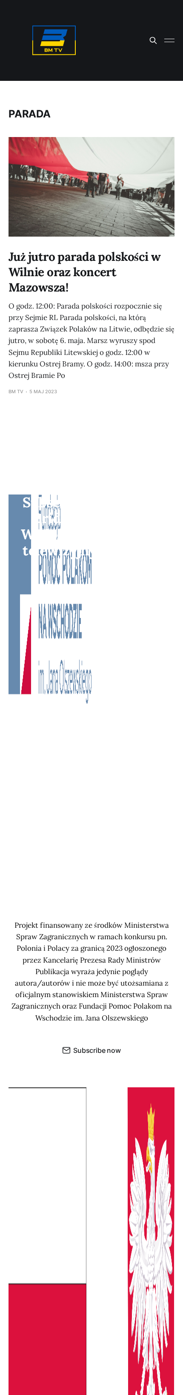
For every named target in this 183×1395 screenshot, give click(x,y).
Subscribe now (97, 1050)
